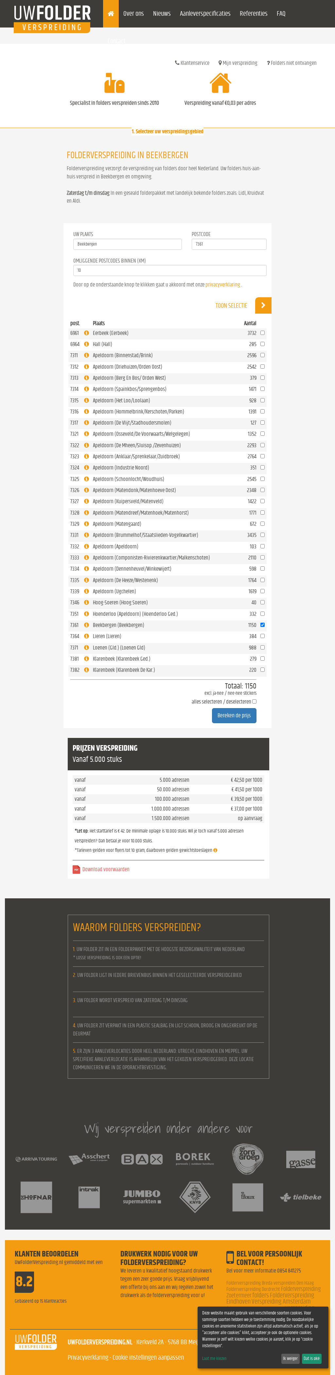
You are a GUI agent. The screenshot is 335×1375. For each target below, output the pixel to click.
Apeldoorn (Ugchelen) (114, 591)
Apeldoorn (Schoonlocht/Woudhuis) (128, 479)
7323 (74, 456)
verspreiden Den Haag (293, 1283)
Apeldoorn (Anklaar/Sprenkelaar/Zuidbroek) (136, 456)
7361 (74, 625)
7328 (74, 513)
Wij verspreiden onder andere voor (168, 1128)
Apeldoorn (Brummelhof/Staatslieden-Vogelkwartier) (145, 535)
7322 (74, 445)
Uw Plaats (83, 234)
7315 (74, 400)
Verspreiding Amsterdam (281, 1301)
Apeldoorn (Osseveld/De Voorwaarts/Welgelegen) (141, 434)
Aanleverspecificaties (205, 13)
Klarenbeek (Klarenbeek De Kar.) (124, 670)
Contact (117, 41)
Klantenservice (194, 63)
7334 (74, 569)
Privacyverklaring (88, 1357)
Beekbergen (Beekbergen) (118, 625)
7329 (74, 524)
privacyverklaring (222, 284)
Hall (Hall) (102, 344)
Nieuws (162, 13)
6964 (74, 344)
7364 (74, 636)
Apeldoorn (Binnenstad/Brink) (123, 355)
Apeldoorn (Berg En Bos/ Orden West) (129, 378)
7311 (74, 355)
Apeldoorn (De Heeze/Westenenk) (125, 580)
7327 (74, 501)
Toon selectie (232, 305)
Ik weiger (290, 1358)
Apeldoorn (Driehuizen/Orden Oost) (127, 367)
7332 (74, 546)
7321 (74, 434)
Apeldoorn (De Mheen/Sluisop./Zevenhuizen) (137, 445)
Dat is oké (312, 1358)
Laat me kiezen (214, 1358)
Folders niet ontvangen (293, 63)
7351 (74, 614)
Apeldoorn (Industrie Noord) (121, 467)
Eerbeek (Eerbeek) (111, 333)
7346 (74, 602)
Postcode (201, 234)
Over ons (133, 13)
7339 (74, 591)
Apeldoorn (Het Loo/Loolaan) (121, 400)
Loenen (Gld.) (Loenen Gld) (119, 648)
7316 (74, 411)
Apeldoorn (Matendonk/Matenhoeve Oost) (134, 490)
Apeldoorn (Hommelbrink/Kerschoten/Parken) (138, 411)
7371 (74, 648)
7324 (74, 467)
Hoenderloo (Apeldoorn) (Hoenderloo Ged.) (135, 614)
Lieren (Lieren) (107, 636)
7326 (74, 490)
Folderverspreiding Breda (249, 1283)
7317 (74, 423)
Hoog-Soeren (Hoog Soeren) (120, 602)
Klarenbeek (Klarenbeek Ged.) (121, 659)
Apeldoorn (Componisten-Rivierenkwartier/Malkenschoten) (151, 557)
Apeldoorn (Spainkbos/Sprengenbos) (130, 389)
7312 (74, 367)
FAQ (281, 13)
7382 (74, 670)
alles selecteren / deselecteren (221, 702)
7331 (74, 535)
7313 (74, 378)
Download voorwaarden (106, 869)
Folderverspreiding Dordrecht (253, 1289)
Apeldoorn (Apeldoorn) (115, 546)
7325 (74, 479)
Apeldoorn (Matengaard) (117, 524)
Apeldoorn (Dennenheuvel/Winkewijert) (132, 569)
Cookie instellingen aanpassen (148, 1357)
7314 (74, 389)
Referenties (254, 13)
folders (260, 1295)
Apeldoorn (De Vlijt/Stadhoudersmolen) (132, 423)
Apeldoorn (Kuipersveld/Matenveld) (128, 501)
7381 (74, 659)
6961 (74, 333)
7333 (74, 557)
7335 (74, 580)
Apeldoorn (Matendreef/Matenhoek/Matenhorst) (141, 513)
